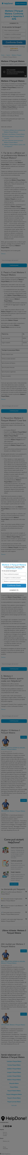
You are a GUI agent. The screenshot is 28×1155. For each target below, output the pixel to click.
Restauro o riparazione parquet (12, 581)
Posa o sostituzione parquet (11, 574)
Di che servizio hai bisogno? (9, 571)
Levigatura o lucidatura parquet (12, 577)
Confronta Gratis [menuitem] (14, 586)
